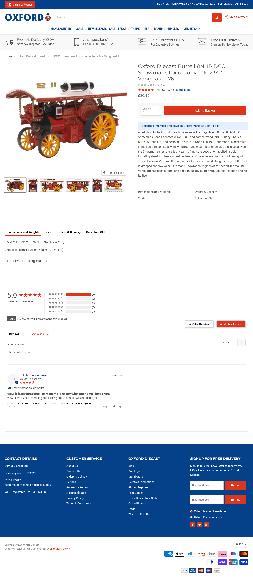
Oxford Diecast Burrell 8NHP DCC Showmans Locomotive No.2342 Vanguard (49, 403)
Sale (112, 29)
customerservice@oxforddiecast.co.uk (28, 484)
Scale (80, 29)
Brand (158, 29)
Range (122, 29)
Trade (131, 509)
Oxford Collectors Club (142, 498)
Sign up (235, 485)
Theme (135, 29)
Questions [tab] (38, 333)
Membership (192, 29)
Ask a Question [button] (201, 324)
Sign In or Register (23, 4)
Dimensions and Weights (154, 192)
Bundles (173, 29)
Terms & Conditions (78, 503)
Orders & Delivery (206, 192)
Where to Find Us (138, 514)
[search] (133, 17)
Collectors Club (204, 198)
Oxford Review (137, 503)
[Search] (217, 17)
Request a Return (77, 487)
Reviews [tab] (14, 333)
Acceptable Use (76, 492)
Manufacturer (61, 29)
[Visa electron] (192, 571)
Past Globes (135, 492)
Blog (131, 466)
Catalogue (134, 471)
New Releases (97, 29)
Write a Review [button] (233, 324)
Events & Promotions (141, 482)
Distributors (135, 476)
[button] (115, 406)
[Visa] (184, 571)
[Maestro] (209, 571)
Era (147, 29)
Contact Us (73, 471)
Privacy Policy (75, 498)
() (238, 17)
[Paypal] (217, 571)
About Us (72, 466)
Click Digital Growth (60, 548)
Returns (71, 482)
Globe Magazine (138, 487)
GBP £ (239, 544)
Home (8, 56)
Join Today (212, 126)
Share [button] (15, 406)
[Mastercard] (201, 571)
